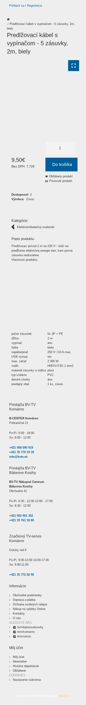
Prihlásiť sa (16, 5)
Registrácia (34, 5)
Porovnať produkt (60, 181)
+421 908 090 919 (21, 447)
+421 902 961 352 (21, 515)
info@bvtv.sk (18, 456)
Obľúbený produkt (61, 176)
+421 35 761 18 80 (21, 520)
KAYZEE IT (64, 695)
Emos (30, 199)
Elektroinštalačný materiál (35, 227)
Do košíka (62, 164)
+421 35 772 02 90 (21, 574)
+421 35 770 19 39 (21, 452)
